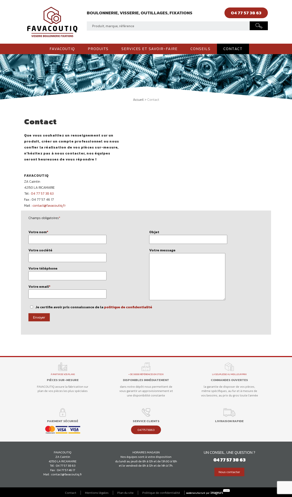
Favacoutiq (62, 49)
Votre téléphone (43, 268)
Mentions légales (97, 493)
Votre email (39, 286)
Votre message (162, 250)
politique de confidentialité (128, 307)
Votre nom (38, 231)
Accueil (138, 99)
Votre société (40, 250)
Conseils (200, 49)
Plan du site (125, 493)
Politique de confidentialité (161, 493)
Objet (154, 231)
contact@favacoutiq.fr (49, 205)
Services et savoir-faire (149, 49)
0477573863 (146, 429)
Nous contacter (229, 472)
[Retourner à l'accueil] (52, 21)
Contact (233, 49)
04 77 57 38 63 (42, 193)
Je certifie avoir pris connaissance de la (93, 307)
